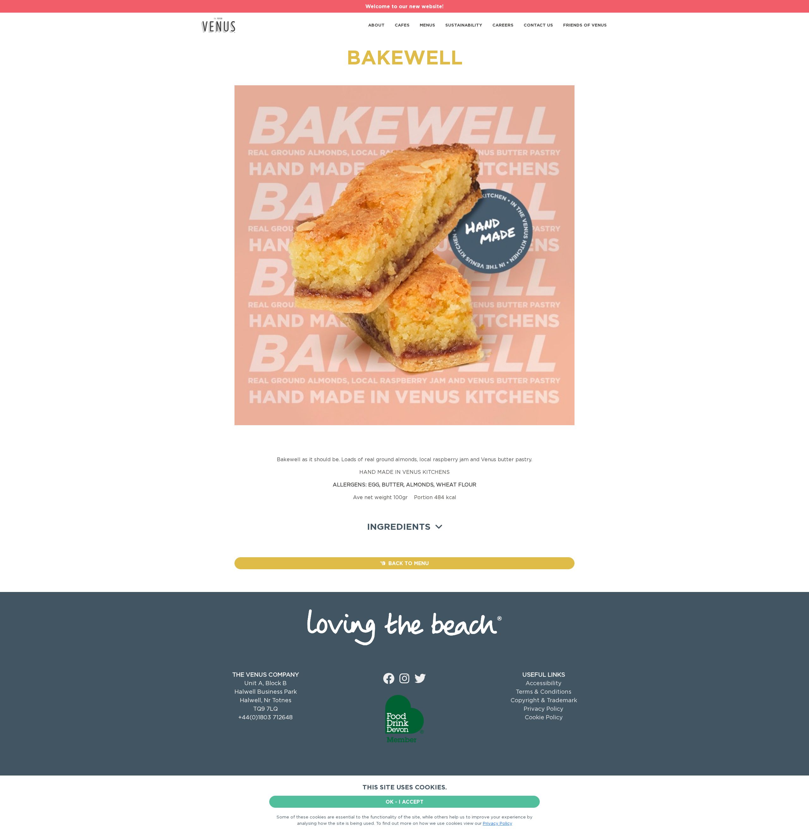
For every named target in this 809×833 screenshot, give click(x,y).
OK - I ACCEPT (404, 802)
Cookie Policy (544, 717)
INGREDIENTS (401, 526)
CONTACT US (538, 25)
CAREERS (503, 25)
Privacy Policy (543, 709)
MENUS (427, 25)
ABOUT (376, 25)
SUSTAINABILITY (463, 25)
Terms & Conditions (543, 692)
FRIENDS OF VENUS (585, 25)
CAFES (402, 25)
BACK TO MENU (407, 563)
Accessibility (544, 683)
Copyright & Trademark (543, 700)
